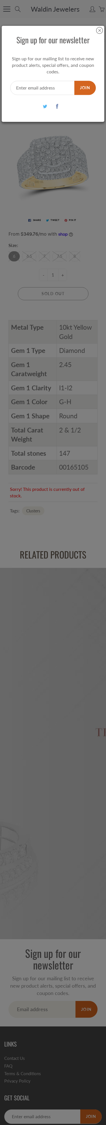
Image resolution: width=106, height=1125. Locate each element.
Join (85, 87)
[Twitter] (45, 106)
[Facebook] (57, 106)
